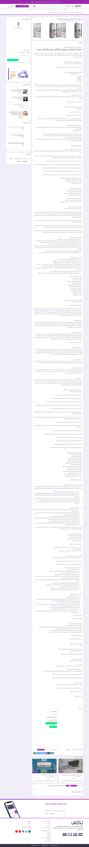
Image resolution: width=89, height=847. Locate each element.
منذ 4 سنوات (62, 21)
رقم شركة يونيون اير (78, 108)
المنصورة (10, 158)
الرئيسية (64, 9)
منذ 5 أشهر (79, 776)
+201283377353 (53, 726)
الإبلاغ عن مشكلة (41, 750)
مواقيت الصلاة (30, 9)
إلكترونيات (77, 13)
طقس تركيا (37, 9)
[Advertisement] (57, 737)
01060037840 (24, 161)
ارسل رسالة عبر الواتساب (51, 723)
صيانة (21, 158)
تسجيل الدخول (11, 6)
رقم (28, 158)
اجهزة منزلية (71, 13)
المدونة (53, 9)
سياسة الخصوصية (47, 827)
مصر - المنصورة (70, 21)
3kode (49, 845)
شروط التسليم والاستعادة (45, 830)
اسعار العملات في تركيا (45, 9)
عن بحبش (48, 825)
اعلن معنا (48, 832)
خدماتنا (49, 829)
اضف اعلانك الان (21, 6)
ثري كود (40, 845)
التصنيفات (59, 9)
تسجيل (67, 785)
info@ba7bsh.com (25, 827)
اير (14, 158)
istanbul (27, 825)
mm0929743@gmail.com (22, 52)
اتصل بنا (24, 9)
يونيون (18, 158)
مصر (33, 6)
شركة (25, 158)
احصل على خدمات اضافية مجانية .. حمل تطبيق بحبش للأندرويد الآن (47, 2)
